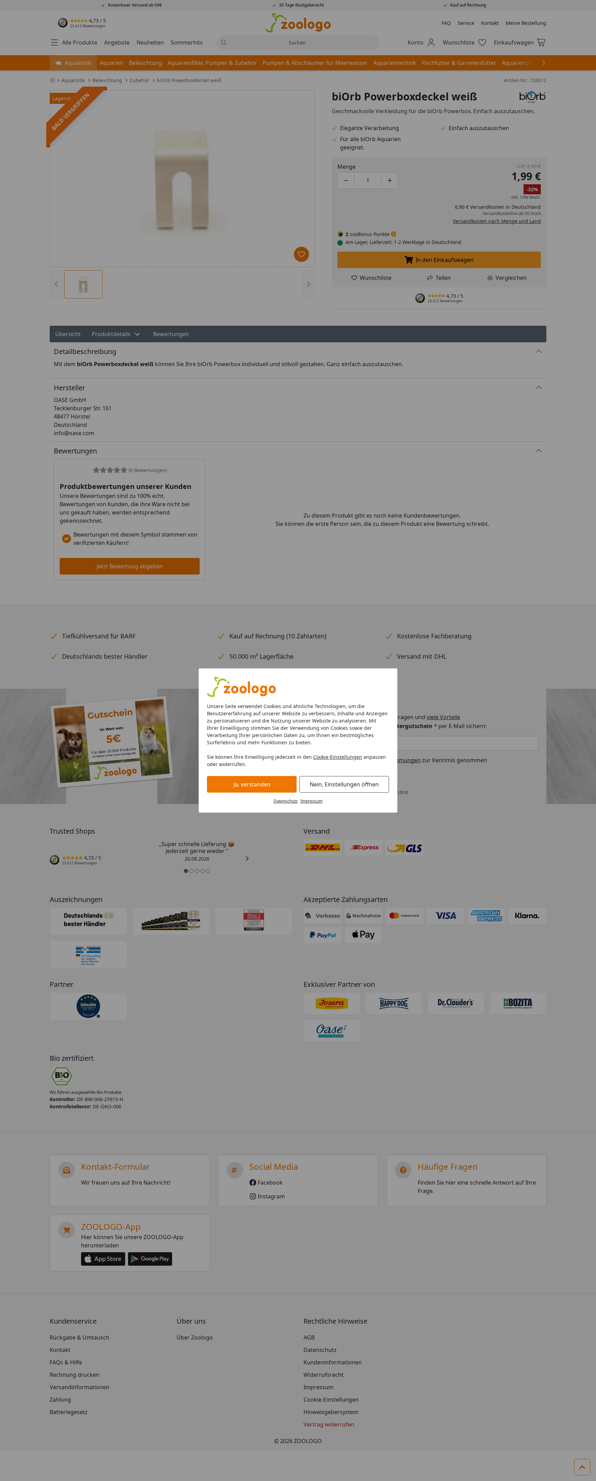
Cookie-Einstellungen (337, 757)
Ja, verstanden (252, 784)
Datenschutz (286, 801)
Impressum (311, 801)
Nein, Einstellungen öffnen (344, 784)
